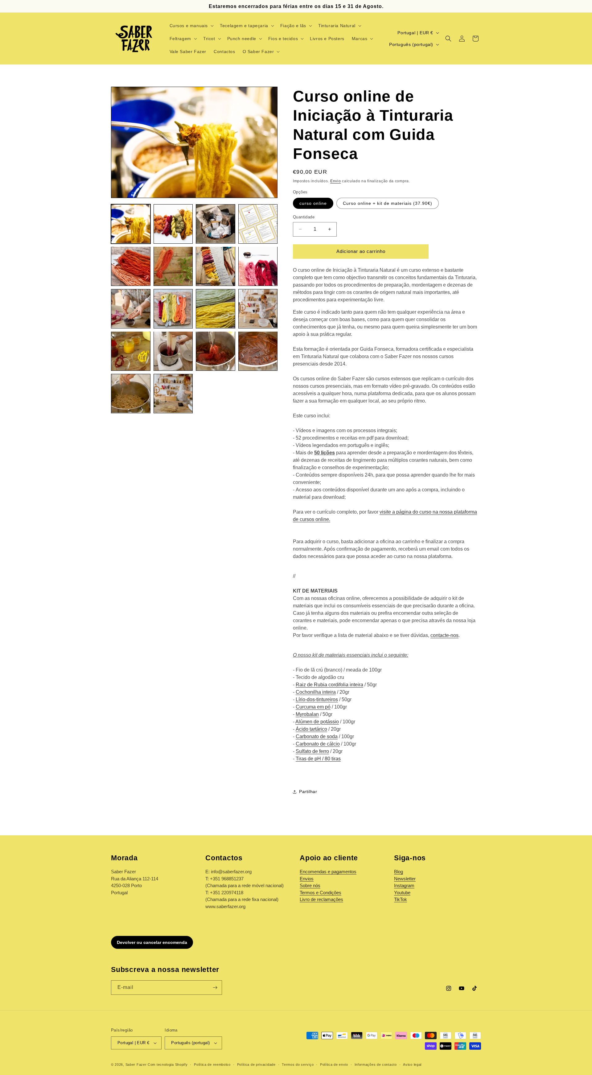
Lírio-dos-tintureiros (317, 699)
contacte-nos (444, 635)
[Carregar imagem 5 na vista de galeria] (130, 266)
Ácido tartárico (311, 729)
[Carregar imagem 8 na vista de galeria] (258, 266)
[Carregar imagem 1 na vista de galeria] (130, 224)
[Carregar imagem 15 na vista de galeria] (215, 351)
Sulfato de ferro (312, 751)
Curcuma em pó (313, 706)
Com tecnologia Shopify (167, 1064)
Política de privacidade (256, 1064)
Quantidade (303, 217)
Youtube (402, 892)
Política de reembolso (212, 1064)
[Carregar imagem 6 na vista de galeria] (173, 266)
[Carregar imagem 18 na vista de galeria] (173, 393)
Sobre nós (310, 885)
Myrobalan (307, 714)
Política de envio (334, 1064)
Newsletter (405, 878)
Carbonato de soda (317, 736)
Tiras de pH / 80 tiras (318, 758)
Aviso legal (412, 1064)
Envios (307, 878)
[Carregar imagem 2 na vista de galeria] (173, 224)
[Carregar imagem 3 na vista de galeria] (215, 224)
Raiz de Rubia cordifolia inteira (329, 684)
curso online (313, 203)
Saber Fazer (136, 1064)
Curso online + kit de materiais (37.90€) (387, 203)
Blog (398, 871)
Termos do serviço (298, 1064)
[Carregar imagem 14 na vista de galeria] (173, 351)
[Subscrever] (215, 987)
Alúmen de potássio (317, 721)
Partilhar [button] (308, 791)
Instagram (404, 885)
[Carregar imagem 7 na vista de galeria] (215, 266)
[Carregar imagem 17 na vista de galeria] (130, 393)
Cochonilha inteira (316, 692)
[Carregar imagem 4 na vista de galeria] (258, 224)
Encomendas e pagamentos (328, 871)
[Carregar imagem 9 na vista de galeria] (130, 309)
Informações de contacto (376, 1064)
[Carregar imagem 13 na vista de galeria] (130, 351)
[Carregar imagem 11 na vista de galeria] (215, 309)
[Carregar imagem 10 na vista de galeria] (173, 309)
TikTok (400, 899)
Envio (335, 181)
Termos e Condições (320, 892)
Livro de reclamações (321, 899)
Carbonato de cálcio (318, 743)
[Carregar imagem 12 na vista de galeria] (258, 309)
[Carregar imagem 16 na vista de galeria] (258, 351)
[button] (191, 25)
